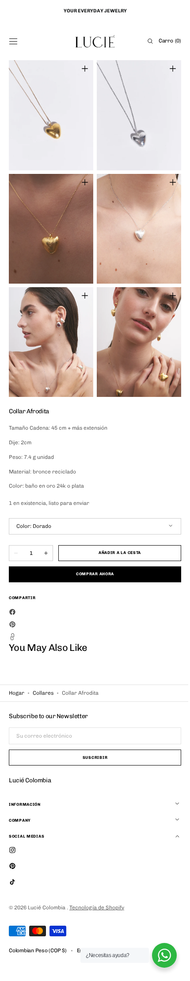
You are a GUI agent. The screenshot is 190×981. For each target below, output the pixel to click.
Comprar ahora (91, 574)
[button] (13, 41)
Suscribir (91, 757)
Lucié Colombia (47, 907)
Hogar (16, 693)
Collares (43, 693)
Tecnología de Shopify (96, 907)
